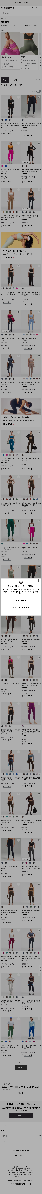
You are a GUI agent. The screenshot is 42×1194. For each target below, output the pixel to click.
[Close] (40, 580)
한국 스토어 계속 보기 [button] (21, 607)
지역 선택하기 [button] (21, 600)
